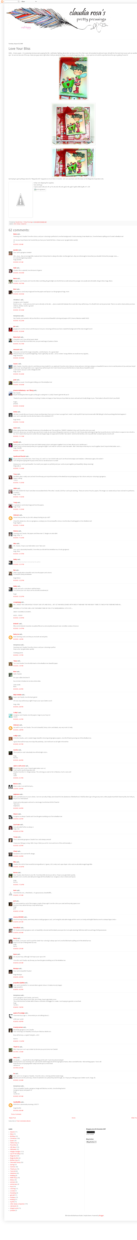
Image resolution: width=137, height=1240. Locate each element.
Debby (15, 559)
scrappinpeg (17, 602)
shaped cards (14, 1208)
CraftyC (15, 712)
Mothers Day (14, 1160)
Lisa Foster (16, 824)
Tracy (15, 474)
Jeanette (15, 250)
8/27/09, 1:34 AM (18, 1052)
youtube (12, 1210)
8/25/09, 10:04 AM (18, 273)
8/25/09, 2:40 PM (18, 730)
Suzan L (15, 364)
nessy (15, 1057)
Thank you (13, 1169)
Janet (14, 380)
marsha (15, 750)
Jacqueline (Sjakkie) (18, 983)
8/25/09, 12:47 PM (18, 628)
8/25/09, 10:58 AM (18, 406)
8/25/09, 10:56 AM (18, 384)
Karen (15, 954)
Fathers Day (13, 1143)
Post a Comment (16, 1114)
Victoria (15, 531)
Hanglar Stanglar (15, 1151)
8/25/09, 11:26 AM (18, 482)
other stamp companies (19, 224)
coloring (12, 1188)
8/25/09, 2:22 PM (18, 719)
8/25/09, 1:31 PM (18, 655)
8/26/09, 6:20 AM (18, 948)
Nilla (14, 862)
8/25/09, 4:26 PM (18, 788)
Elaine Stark (16, 337)
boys (11, 1186)
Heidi (14, 268)
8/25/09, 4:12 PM (18, 778)
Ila (14, 1073)
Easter (12, 1140)
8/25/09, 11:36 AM (18, 497)
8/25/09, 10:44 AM (18, 374)
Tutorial (12, 1171)
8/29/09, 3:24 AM (18, 1080)
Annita (15, 412)
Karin (14, 890)
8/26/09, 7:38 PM (18, 1007)
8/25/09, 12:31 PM (18, 564)
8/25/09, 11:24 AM (18, 468)
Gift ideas (13, 1147)
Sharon (15, 814)
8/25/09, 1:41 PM (18, 666)
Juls (14, 326)
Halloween (13, 1149)
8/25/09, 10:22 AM (18, 320)
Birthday (12, 1136)
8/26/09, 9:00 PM (18, 1021)
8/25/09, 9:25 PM (18, 845)
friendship (13, 1193)
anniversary (13, 1184)
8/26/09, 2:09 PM (18, 977)
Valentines (13, 1173)
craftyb (15, 735)
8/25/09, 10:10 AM (18, 310)
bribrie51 (16, 623)
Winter (12, 1180)
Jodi (14, 901)
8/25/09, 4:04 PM (18, 760)
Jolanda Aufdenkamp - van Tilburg (23, 390)
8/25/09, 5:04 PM (18, 808)
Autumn (12, 1132)
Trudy (15, 502)
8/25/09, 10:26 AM (18, 331)
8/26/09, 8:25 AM (18, 963)
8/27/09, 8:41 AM (18, 1068)
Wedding (12, 1175)
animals (12, 1182)
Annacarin (16, 349)
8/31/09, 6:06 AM (18, 1110)
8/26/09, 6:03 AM (18, 932)
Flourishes (13, 1145)
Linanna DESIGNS (18, 917)
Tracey (15, 837)
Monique (16, 968)
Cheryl (15, 851)
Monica (15, 784)
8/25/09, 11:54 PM (18, 884)
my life (12, 1202)
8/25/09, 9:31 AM (18, 262)
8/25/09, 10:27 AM (18, 344)
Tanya (15, 661)
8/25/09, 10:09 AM (18, 294)
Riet (14, 570)
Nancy (15, 938)
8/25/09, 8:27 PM (18, 831)
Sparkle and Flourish (19, 456)
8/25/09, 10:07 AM (18, 283)
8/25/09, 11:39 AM (18, 509)
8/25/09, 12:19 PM (18, 554)
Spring (12, 1164)
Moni (14, 289)
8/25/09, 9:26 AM (18, 244)
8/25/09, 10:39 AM (18, 358)
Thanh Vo (16, 1047)
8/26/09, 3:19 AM (18, 895)
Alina (14, 543)
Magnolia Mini (14, 1158)
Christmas (13, 1138)
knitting (12, 1199)
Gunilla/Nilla (17, 1102)
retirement (13, 1206)
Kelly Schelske (17, 694)
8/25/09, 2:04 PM (18, 689)
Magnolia (13, 1156)
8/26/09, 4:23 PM (18, 989)
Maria (15, 278)
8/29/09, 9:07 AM (18, 1096)
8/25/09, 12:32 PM (18, 580)
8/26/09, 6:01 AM (18, 922)
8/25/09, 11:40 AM (18, 525)
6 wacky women (18, 1027)
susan (15, 428)
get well (12, 1195)
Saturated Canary (15, 1162)
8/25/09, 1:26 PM (18, 639)
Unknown (16, 515)
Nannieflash (16, 927)
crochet (12, 1191)
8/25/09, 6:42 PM (18, 819)
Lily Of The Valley (15, 1154)
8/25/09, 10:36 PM (18, 867)
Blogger (101, 1215)
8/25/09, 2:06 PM (18, 707)
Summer (12, 1167)
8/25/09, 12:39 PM (18, 618)
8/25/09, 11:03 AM (18, 422)
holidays (12, 1197)
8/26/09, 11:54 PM (18, 1041)
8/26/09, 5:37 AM (18, 911)
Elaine (15, 234)
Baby (11, 1134)
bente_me (16, 634)
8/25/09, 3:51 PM (18, 744)
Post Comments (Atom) (23, 1121)
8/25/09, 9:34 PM (18, 856)
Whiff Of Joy (13, 1177)
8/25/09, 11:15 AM (18, 450)
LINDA (15, 488)
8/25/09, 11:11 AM (18, 436)
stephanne (16, 794)
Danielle (15, 442)
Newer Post (12, 1118)
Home (73, 1118)
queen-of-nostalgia (19, 1013)
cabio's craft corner (19, 766)
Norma (15, 872)
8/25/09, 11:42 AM (18, 538)
